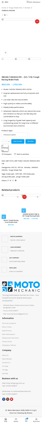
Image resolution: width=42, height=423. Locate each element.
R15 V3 (13, 167)
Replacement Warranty (10, 338)
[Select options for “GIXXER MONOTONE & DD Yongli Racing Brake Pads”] (24, 210)
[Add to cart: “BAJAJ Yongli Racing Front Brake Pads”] (4, 217)
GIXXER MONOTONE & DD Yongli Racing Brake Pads (31, 216)
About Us (5, 355)
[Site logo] (33, 2)
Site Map (5, 373)
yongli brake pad (22, 177)
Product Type (7, 131)
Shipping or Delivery (9, 345)
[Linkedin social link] (10, 180)
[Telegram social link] (15, 180)
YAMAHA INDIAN (8, 10)
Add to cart (17, 141)
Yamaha (27, 8)
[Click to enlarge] (5, 52)
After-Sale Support (8, 334)
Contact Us (6, 362)
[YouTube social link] (11, 399)
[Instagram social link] (7, 399)
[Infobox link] (21, 239)
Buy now (31, 141)
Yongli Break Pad (15, 8)
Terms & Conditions (9, 323)
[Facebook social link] (8, 180)
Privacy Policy (7, 341)
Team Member (7, 359)
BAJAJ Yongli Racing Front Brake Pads (11, 221)
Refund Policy (7, 331)
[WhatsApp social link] (13, 180)
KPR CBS (18, 174)
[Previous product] (3, 15)
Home (4, 8)
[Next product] (7, 15)
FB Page (5, 370)
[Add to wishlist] (17, 197)
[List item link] (21, 311)
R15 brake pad (28, 174)
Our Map (5, 366)
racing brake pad (8, 177)
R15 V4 (20, 167)
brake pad (10, 174)
